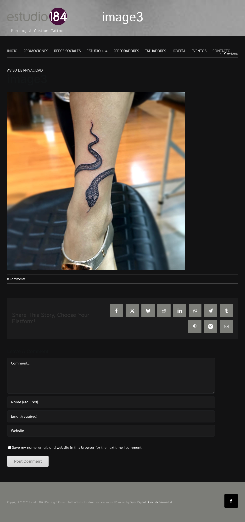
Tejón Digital (138, 502)
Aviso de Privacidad (160, 502)
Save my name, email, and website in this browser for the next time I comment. (77, 447)
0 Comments (16, 279)
